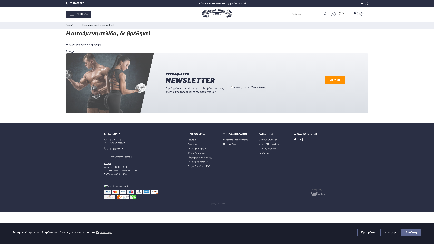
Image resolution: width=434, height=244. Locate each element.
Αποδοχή (411, 232)
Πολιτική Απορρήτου (197, 148)
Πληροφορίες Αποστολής (200, 157)
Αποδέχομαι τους (250, 87)
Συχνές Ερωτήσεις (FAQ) (199, 166)
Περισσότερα (104, 232)
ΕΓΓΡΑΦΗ (335, 80)
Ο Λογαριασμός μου (268, 140)
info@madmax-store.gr (121, 157)
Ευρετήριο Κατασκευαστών (236, 140)
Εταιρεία (192, 140)
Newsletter (264, 153)
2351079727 (77, 3)
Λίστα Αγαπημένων (267, 148)
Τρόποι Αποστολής (197, 153)
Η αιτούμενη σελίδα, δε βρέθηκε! (98, 25)
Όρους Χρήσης (259, 87)
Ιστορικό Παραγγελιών (269, 144)
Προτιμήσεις (368, 232)
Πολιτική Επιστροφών (198, 162)
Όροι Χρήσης (194, 144)
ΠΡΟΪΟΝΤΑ (82, 14)
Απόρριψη (391, 232)
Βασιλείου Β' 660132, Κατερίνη (117, 141)
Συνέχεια (71, 51)
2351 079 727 (116, 149)
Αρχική (69, 25)
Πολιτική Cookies (231, 144)
